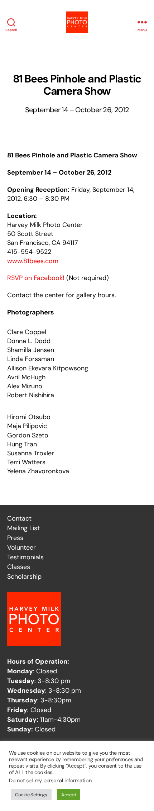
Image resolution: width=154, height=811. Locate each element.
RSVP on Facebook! (35, 278)
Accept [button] (68, 795)
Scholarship (24, 576)
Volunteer (21, 547)
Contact (19, 518)
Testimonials (25, 557)
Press (15, 537)
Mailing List (23, 528)
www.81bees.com (32, 261)
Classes (18, 567)
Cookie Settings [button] (31, 795)
